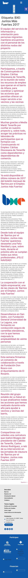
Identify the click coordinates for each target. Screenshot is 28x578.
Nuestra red (7, 494)
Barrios (6, 492)
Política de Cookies (9, 508)
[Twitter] (14, 8)
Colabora (6, 500)
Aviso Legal (7, 510)
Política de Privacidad (10, 506)
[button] (26, 9)
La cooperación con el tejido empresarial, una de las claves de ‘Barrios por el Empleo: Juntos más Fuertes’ (14, 288)
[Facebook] (14, 10)
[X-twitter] (7, 529)
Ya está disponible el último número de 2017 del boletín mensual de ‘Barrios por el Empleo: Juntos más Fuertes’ (13, 181)
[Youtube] (12, 529)
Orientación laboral (9, 496)
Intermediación (8, 498)
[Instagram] (14, 6)
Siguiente (24, 482)
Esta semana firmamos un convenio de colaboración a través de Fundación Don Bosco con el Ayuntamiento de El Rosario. (13, 365)
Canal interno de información (12, 512)
